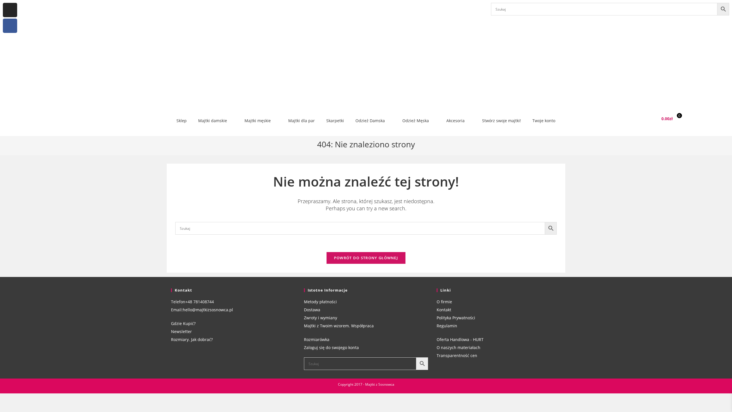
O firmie (444, 301)
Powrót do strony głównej (366, 257)
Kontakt (444, 309)
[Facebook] (10, 26)
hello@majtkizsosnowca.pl (208, 309)
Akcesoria (455, 120)
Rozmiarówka (316, 339)
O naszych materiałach (458, 347)
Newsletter (181, 331)
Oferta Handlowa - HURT (460, 339)
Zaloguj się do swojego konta (331, 347)
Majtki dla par (301, 120)
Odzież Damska (370, 120)
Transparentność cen (457, 355)
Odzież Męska (415, 120)
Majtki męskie (257, 120)
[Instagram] (10, 10)
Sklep (181, 120)
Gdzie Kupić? (183, 323)
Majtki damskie (212, 120)
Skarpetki (335, 120)
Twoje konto (543, 120)
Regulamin (447, 325)
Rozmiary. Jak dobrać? (192, 339)
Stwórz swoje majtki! (501, 120)
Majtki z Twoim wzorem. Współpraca (339, 325)
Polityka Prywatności (456, 317)
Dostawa (312, 309)
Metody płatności (320, 301)
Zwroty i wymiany (320, 317)
